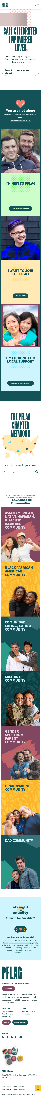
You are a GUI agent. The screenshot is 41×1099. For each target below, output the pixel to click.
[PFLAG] (5, 5)
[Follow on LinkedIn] (16, 1037)
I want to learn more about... (17, 72)
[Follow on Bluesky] (3, 1037)
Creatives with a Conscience (25, 1094)
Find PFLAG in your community (20, 383)
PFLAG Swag (7, 1071)
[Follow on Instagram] (12, 1037)
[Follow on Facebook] (7, 1037)
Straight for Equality (19, 918)
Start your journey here (21, 208)
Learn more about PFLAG (20, 120)
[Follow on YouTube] (21, 1037)
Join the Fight (20, 296)
